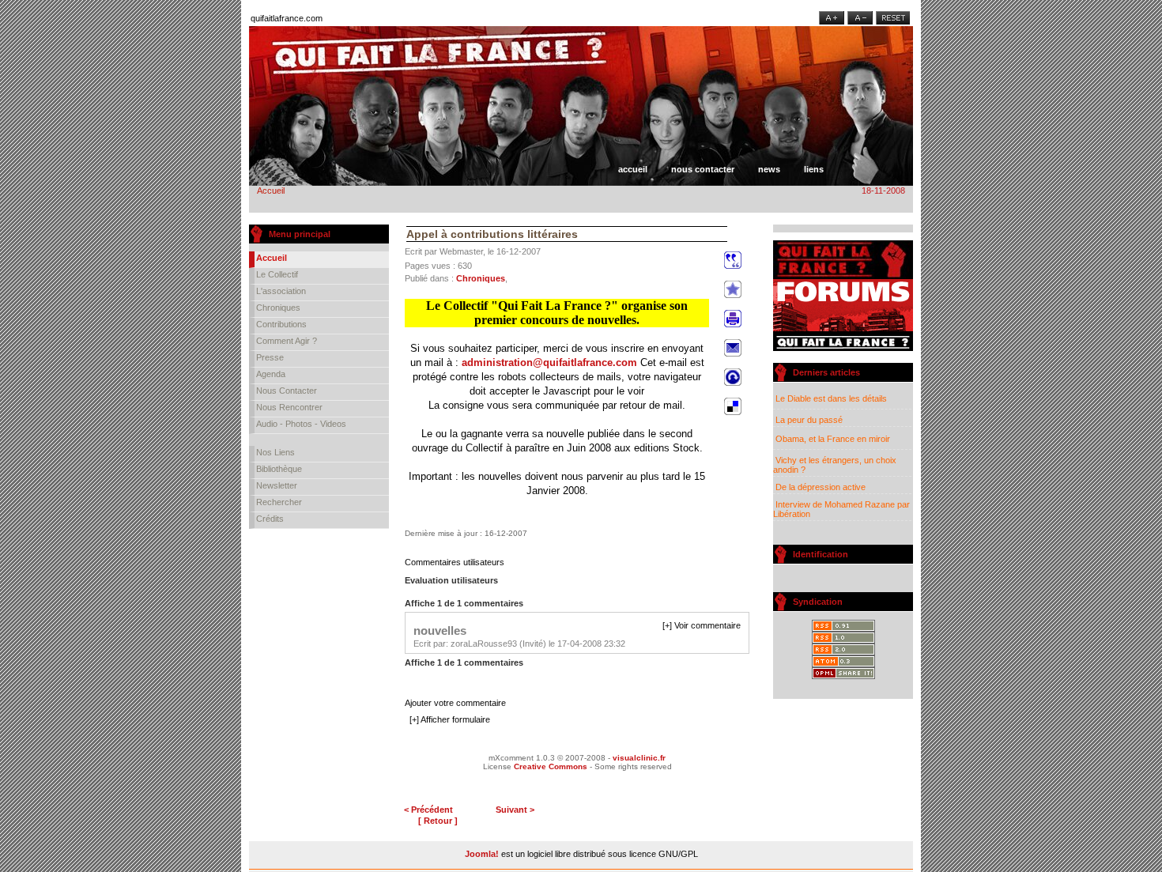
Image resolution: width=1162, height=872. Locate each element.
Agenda (270, 374)
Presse (270, 357)
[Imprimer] (732, 328)
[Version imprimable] (743, 231)
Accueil (632, 169)
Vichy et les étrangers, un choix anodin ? (834, 464)
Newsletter (276, 485)
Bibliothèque (279, 469)
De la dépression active (819, 487)
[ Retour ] (438, 820)
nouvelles (439, 630)
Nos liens (275, 452)
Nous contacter (702, 169)
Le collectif (277, 274)
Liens (814, 169)
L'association (281, 291)
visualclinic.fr (639, 757)
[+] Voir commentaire (701, 625)
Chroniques (278, 307)
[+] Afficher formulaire (449, 719)
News (769, 169)
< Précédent (428, 809)
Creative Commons (550, 766)
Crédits (270, 518)
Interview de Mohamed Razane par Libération (841, 509)
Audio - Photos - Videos (301, 423)
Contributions (281, 324)
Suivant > (515, 809)
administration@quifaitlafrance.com (549, 362)
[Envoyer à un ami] (732, 357)
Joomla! (482, 854)
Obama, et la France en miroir (831, 439)
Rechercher (279, 502)
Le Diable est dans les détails (830, 398)
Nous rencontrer (289, 407)
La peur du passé (808, 420)
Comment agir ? (286, 340)
